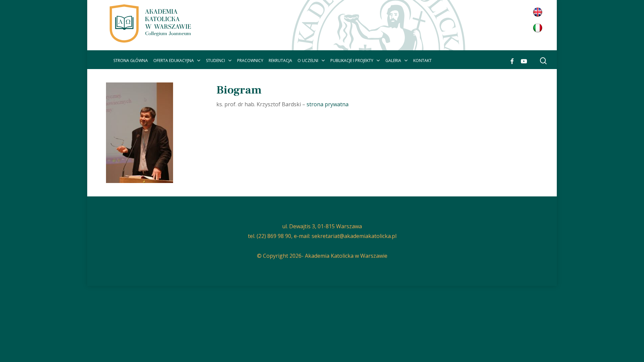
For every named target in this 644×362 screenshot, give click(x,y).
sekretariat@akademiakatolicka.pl (354, 236)
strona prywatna (327, 104)
